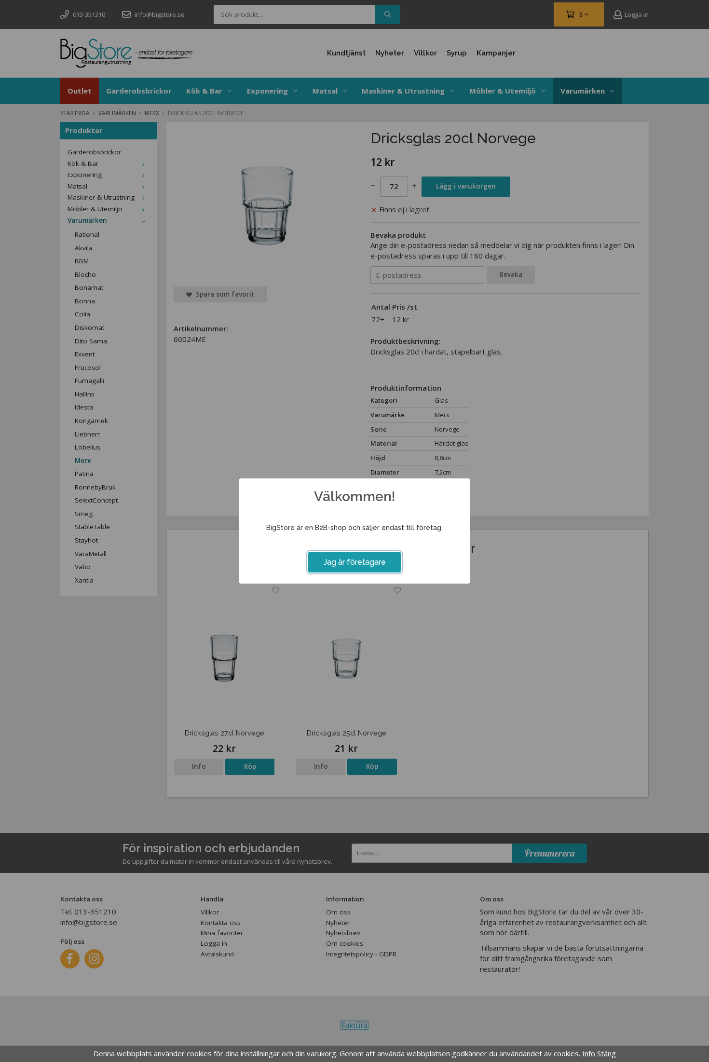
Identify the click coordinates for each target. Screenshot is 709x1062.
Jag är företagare (355, 562)
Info (588, 1053)
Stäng (606, 1053)
